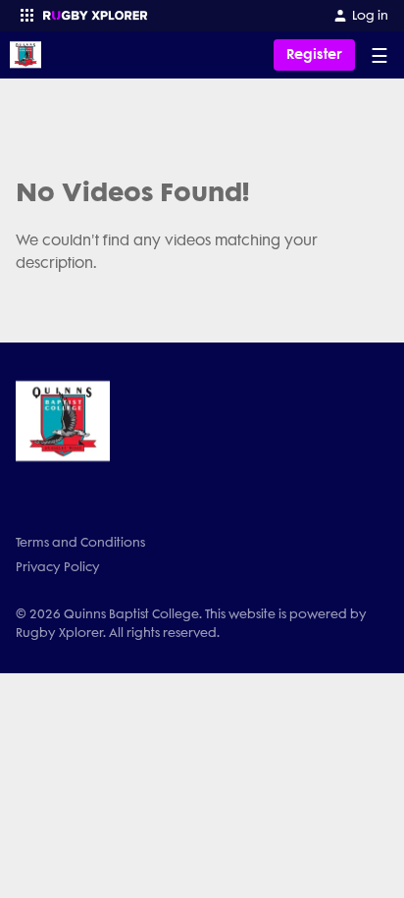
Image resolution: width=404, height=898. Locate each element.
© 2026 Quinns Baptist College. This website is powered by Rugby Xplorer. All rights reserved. (191, 623)
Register (314, 54)
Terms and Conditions (80, 542)
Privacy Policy (58, 566)
